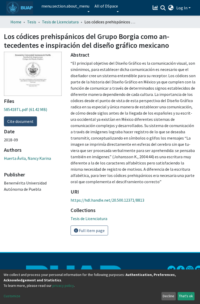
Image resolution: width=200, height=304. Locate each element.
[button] (171, 8)
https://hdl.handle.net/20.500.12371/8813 (107, 200)
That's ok (186, 296)
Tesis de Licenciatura (60, 21)
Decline (168, 296)
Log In (182, 7)
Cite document (20, 121)
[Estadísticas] (156, 8)
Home (15, 21)
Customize (12, 296)
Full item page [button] (91, 230)
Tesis (31, 21)
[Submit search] (163, 8)
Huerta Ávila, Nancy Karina (27, 158)
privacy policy (63, 285)
